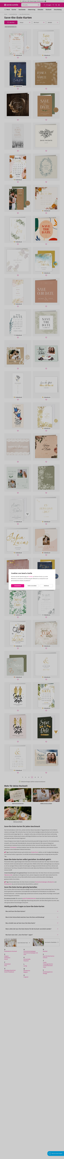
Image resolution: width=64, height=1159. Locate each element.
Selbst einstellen (32, 585)
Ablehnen (46, 585)
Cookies (31, 576)
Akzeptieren (17, 585)
